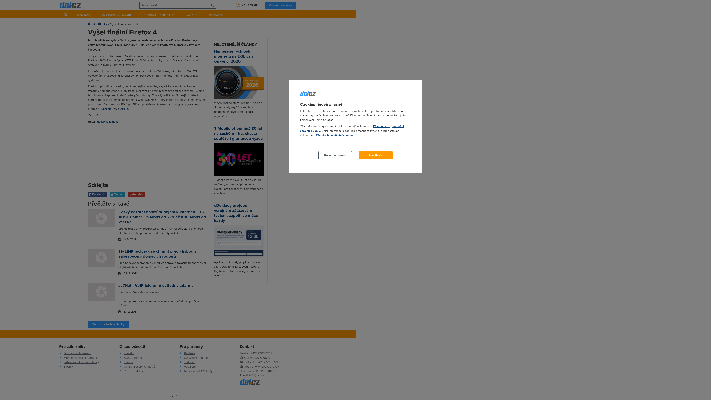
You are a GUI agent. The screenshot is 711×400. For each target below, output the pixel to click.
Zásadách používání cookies (334, 135)
